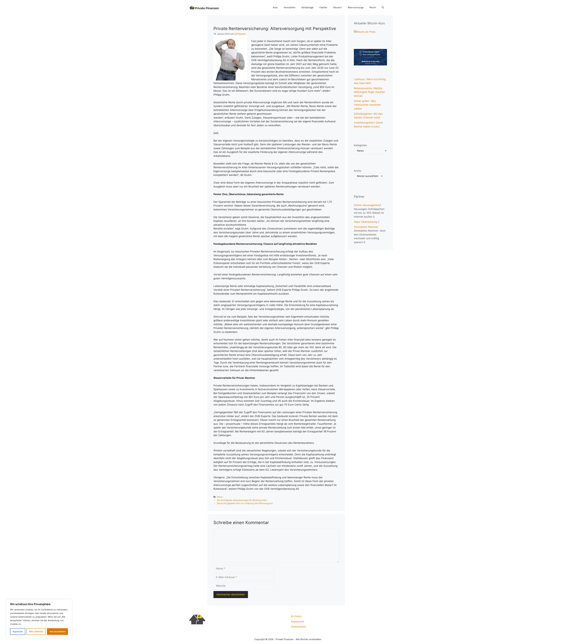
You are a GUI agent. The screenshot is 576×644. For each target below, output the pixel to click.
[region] (39, 618)
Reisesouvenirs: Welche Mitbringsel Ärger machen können (369, 92)
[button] (383, 7)
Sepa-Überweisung (365, 221)
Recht (373, 7)
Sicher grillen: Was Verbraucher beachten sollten (367, 105)
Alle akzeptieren (57, 631)
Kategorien (360, 145)
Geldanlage (308, 7)
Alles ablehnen (36, 631)
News (220, 497)
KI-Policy (296, 616)
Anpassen (18, 631)
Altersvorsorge (356, 7)
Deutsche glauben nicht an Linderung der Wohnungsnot (245, 503)
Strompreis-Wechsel (366, 226)
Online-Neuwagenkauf (367, 205)
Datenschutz (298, 626)
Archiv (357, 170)
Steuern (337, 7)
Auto (275, 7)
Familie (323, 7)
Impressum (297, 621)
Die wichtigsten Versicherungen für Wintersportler (242, 500)
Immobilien (290, 7)
